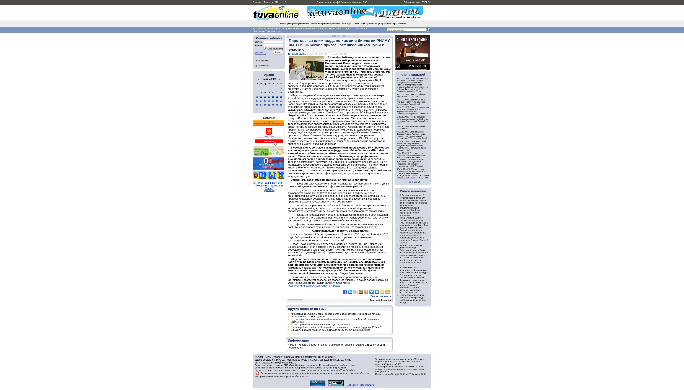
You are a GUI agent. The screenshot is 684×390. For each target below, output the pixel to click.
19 (269, 101)
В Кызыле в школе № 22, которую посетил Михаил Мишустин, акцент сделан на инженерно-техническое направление (413, 200)
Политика (304, 23)
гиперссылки (329, 370)
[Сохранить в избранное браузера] (382, 292)
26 (269, 105)
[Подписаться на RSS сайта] (387, 292)
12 (269, 96)
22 (281, 101)
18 (265, 101)
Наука (364, 23)
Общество (293, 23)
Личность (373, 23)
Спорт (356, 23)
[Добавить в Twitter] (371, 292)
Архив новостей (262, 65)
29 (281, 105)
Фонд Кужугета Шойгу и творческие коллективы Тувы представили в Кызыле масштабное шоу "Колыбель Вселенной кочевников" (414, 223)
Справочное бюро (388, 23)
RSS (365, 2)
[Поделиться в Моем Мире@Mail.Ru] (361, 292)
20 (273, 101)
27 (273, 105)
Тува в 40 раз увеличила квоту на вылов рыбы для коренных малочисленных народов (413, 299)
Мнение (402, 23)
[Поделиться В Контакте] (377, 292)
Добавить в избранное (349, 2)
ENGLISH (426, 2)
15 (281, 96)
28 (277, 105)
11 (265, 96)
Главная (282, 23)
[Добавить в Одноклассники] (366, 292)
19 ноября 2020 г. (297, 54)
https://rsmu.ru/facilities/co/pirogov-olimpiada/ (314, 285)
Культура (346, 23)
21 (277, 101)
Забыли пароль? (260, 54)
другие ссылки (269, 191)
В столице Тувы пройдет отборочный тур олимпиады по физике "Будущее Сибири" (336, 327)
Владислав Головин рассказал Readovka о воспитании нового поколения (411, 212)
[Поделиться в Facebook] (345, 292)
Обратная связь (412, 2)
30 (257, 109)
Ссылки (269, 118)
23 (257, 105)
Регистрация (259, 52)
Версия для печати (380, 296)
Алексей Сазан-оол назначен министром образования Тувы (410, 290)
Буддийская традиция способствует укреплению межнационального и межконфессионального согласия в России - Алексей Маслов (414, 236)
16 (257, 101)
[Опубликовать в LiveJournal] (355, 292)
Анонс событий (261, 60)
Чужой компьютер (274, 49)
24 (261, 105)
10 (261, 96)
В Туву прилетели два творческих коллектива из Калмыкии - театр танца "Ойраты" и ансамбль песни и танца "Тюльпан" (414, 280)
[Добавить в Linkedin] (350, 292)
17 (261, 101)
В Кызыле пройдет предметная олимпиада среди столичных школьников (330, 330)
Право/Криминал (331, 23)
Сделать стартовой (327, 2)
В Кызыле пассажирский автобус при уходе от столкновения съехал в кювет (412, 261)
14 (277, 96)
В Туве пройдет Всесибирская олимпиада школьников (320, 324)
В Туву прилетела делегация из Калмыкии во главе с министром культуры (414, 270)
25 (265, 105)
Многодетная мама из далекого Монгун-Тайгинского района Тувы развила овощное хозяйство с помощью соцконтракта (414, 250)
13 (273, 96)
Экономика (316, 23)
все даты (414, 181)
